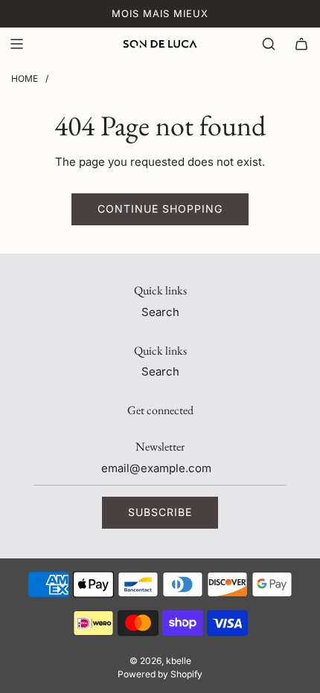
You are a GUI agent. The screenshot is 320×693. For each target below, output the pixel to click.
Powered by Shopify (160, 674)
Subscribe (160, 512)
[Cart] (301, 44)
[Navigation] (16, 44)
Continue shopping (160, 208)
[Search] (268, 44)
